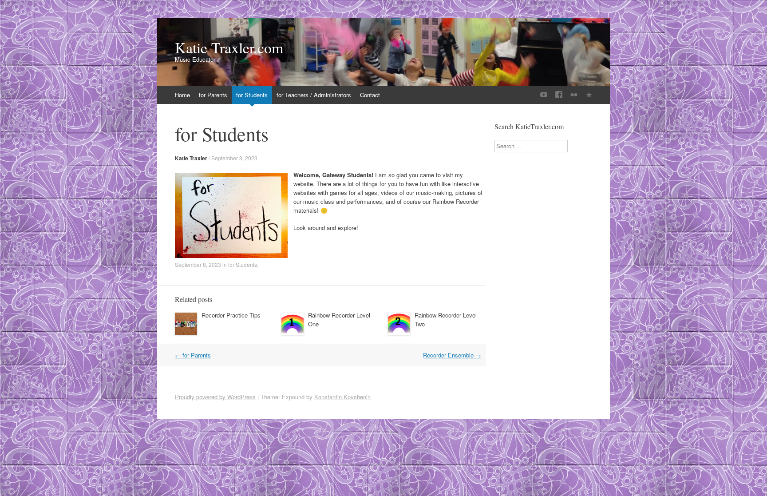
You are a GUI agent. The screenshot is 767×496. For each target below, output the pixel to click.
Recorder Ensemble (452, 355)
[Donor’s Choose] (589, 94)
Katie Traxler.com (229, 47)
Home (182, 95)
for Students (252, 95)
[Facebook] (558, 94)
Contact (370, 95)
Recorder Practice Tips (231, 315)
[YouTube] (543, 94)
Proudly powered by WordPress (215, 397)
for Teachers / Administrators (314, 95)
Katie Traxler (191, 158)
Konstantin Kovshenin (342, 397)
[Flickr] (573, 94)
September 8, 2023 (234, 158)
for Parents (213, 95)
